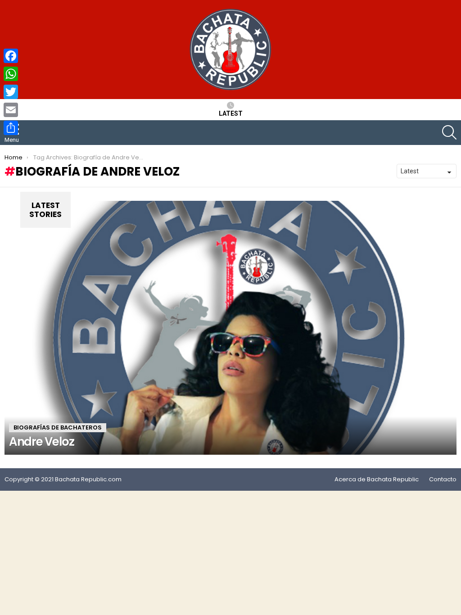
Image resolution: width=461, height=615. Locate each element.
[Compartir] (11, 128)
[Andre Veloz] (230, 328)
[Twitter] (11, 92)
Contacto (442, 479)
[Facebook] (11, 56)
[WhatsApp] (11, 74)
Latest (231, 113)
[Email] (11, 110)
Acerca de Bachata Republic (376, 479)
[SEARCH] (449, 132)
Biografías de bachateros (58, 427)
